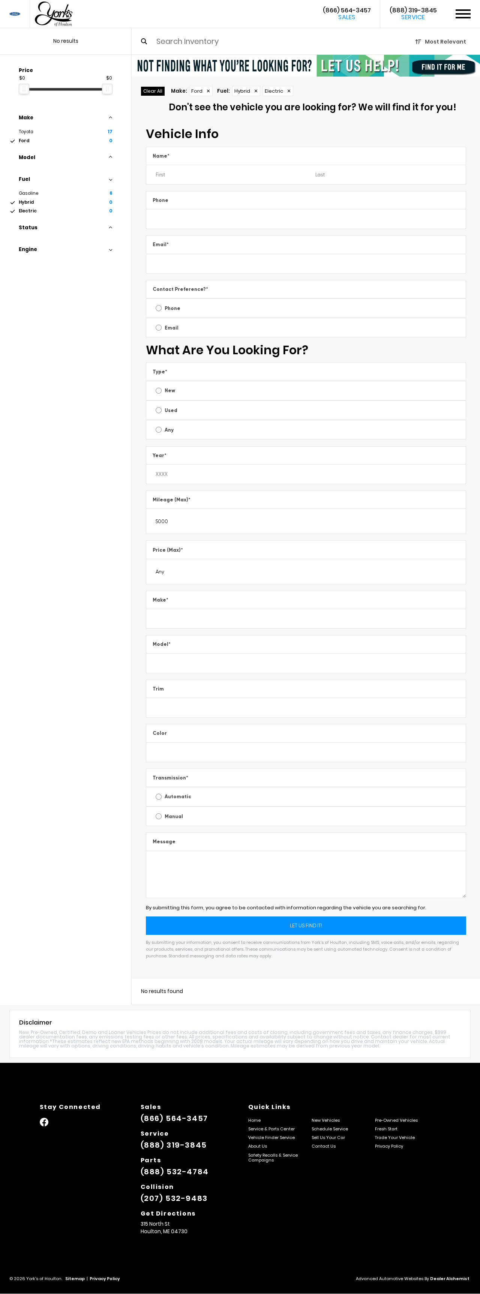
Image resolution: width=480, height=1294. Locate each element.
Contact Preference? (180, 289)
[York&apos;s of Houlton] (53, 14)
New (170, 390)
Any (169, 430)
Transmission (170, 778)
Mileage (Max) (171, 500)
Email (161, 244)
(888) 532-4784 (175, 1171)
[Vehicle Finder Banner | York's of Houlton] (306, 66)
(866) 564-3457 (347, 14)
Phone (160, 200)
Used (171, 410)
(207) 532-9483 (174, 1198)
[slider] (24, 89)
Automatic (178, 796)
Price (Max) (168, 550)
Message (164, 841)
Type (160, 372)
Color (160, 733)
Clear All (152, 91)
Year (159, 455)
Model (162, 644)
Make (160, 600)
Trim (158, 689)
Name (161, 156)
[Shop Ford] (14, 14)
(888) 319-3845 (413, 14)
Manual (174, 816)
